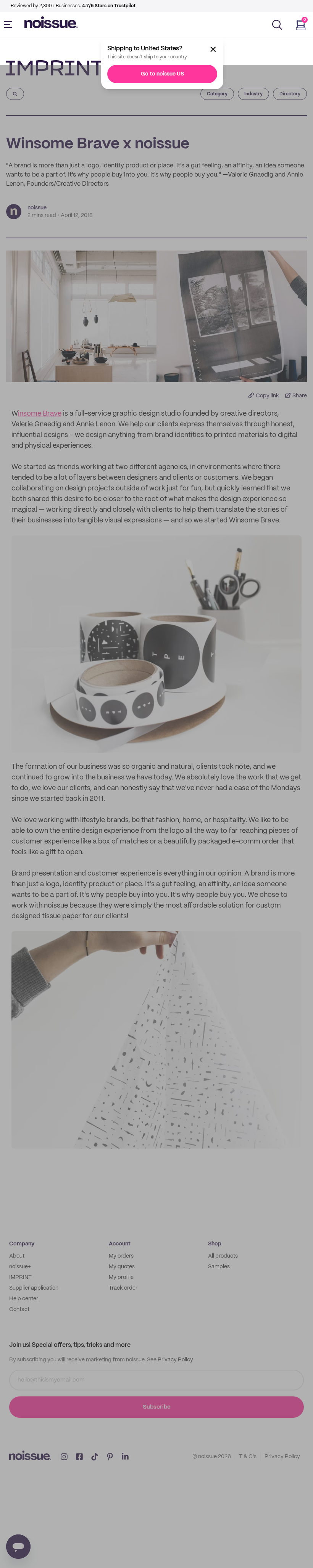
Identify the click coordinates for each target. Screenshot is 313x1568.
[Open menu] (9, 25)
